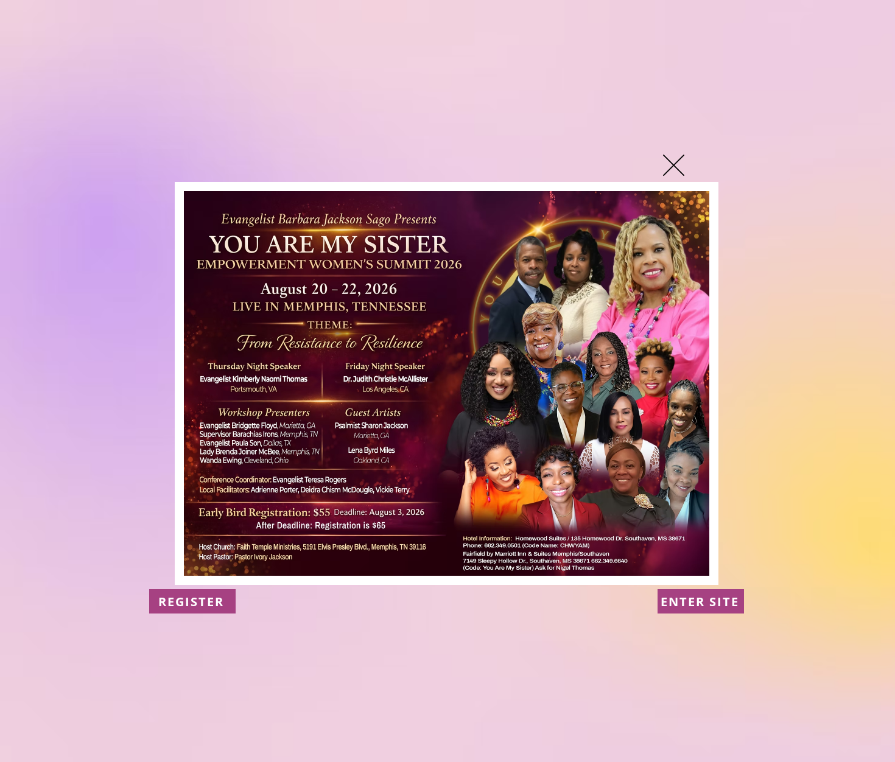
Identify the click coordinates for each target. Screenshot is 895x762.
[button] (673, 165)
